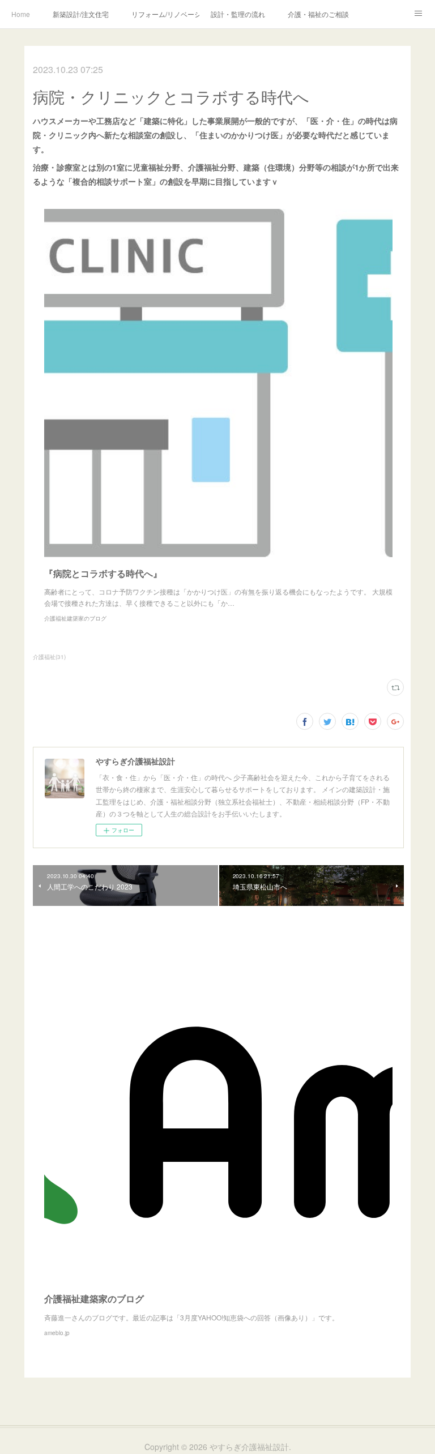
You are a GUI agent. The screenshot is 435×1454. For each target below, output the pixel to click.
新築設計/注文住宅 (81, 14)
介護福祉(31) (49, 657)
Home (20, 14)
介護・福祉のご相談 (318, 14)
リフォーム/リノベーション (165, 14)
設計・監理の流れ (238, 14)
